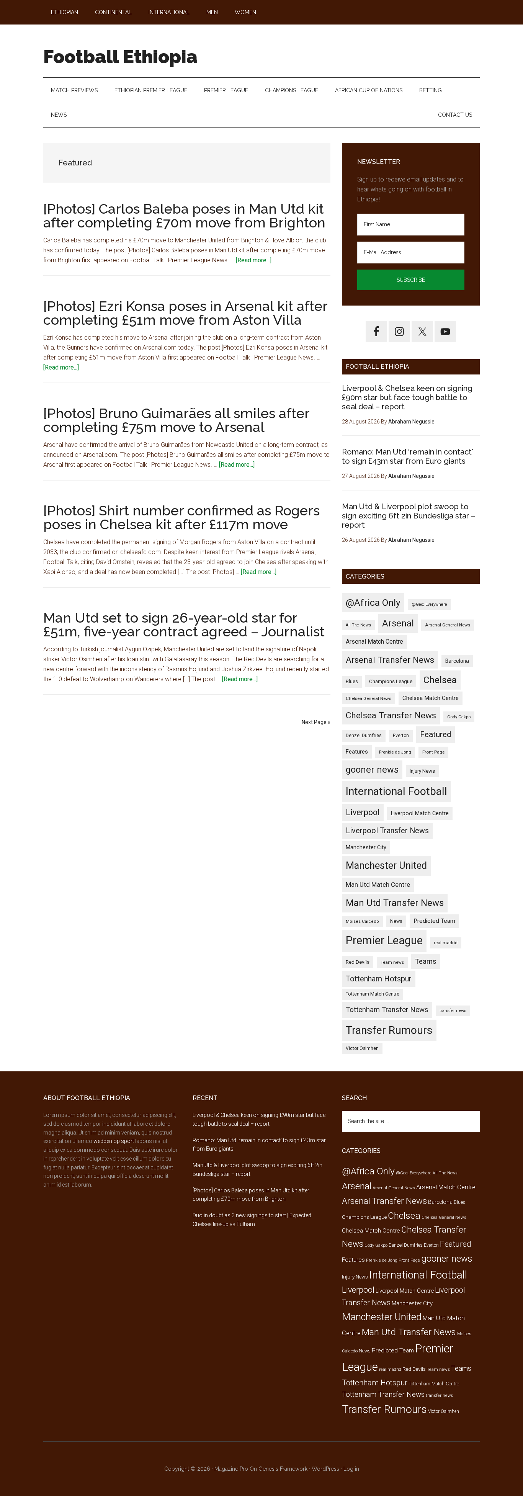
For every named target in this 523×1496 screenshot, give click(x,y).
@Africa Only (373, 602)
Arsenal (398, 623)
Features (357, 751)
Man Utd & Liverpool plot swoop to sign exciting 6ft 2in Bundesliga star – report (408, 516)
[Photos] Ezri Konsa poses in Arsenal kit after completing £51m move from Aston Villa (185, 313)
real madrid (446, 942)
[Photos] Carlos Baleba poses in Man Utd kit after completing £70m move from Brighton (184, 216)
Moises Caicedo (362, 921)
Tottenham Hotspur (379, 978)
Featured (435, 734)
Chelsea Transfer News (391, 715)
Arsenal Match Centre (374, 641)
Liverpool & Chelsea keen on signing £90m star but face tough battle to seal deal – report (407, 397)
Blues (352, 681)
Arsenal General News (447, 625)
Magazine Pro (231, 1469)
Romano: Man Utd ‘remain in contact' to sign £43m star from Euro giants (407, 456)
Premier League (384, 940)
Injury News (422, 771)
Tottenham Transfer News (387, 1010)
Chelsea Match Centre (430, 698)
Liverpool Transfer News (387, 830)
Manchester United (386, 865)
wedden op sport (113, 1141)
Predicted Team (434, 920)
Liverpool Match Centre (420, 813)
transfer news (453, 1010)
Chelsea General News (368, 698)
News (396, 921)
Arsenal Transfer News (390, 660)
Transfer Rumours (389, 1030)
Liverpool (363, 812)
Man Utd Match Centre (378, 884)
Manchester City (366, 847)
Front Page (433, 752)
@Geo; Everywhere (429, 604)
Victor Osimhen (362, 1048)
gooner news (372, 769)
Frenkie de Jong (395, 752)
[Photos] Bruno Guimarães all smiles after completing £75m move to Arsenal (176, 420)
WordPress (325, 1469)
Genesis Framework (282, 1469)
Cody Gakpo (459, 716)
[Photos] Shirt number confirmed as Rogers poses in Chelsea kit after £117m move (181, 517)
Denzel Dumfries (364, 735)
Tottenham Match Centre (372, 994)
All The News (358, 625)
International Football (396, 791)
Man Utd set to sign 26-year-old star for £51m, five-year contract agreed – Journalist (184, 624)
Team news (392, 962)
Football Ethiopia (120, 56)
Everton (401, 735)
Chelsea (440, 679)
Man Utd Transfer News (395, 903)
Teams (425, 961)
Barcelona (457, 661)
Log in (351, 1469)
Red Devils (357, 962)
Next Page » (316, 722)
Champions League (390, 681)
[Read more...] (253, 260)
